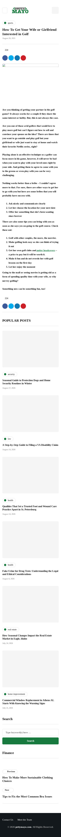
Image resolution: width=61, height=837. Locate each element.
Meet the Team (25, 819)
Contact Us (7, 819)
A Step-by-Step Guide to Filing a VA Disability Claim (30, 445)
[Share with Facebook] (5, 58)
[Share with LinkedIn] (17, 58)
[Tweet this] (11, 58)
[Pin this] (23, 58)
